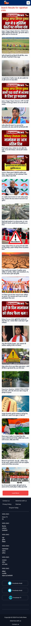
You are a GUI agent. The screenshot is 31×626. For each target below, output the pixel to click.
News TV (5, 517)
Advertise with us (21, 501)
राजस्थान (4, 560)
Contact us (6, 501)
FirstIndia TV (17, 598)
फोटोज (4, 551)
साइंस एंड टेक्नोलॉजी (7, 576)
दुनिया (3, 540)
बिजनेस (4, 526)
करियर (3, 553)
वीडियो (3, 571)
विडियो (3, 542)
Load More (15, 493)
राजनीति (4, 573)
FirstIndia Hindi (17, 583)
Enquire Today (13, 508)
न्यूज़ (3, 537)
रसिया (3, 562)
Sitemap (18, 504)
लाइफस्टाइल (5, 549)
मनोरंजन (4, 528)
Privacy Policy (7, 504)
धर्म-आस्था (4, 564)
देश (3, 519)
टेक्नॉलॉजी (4, 530)
